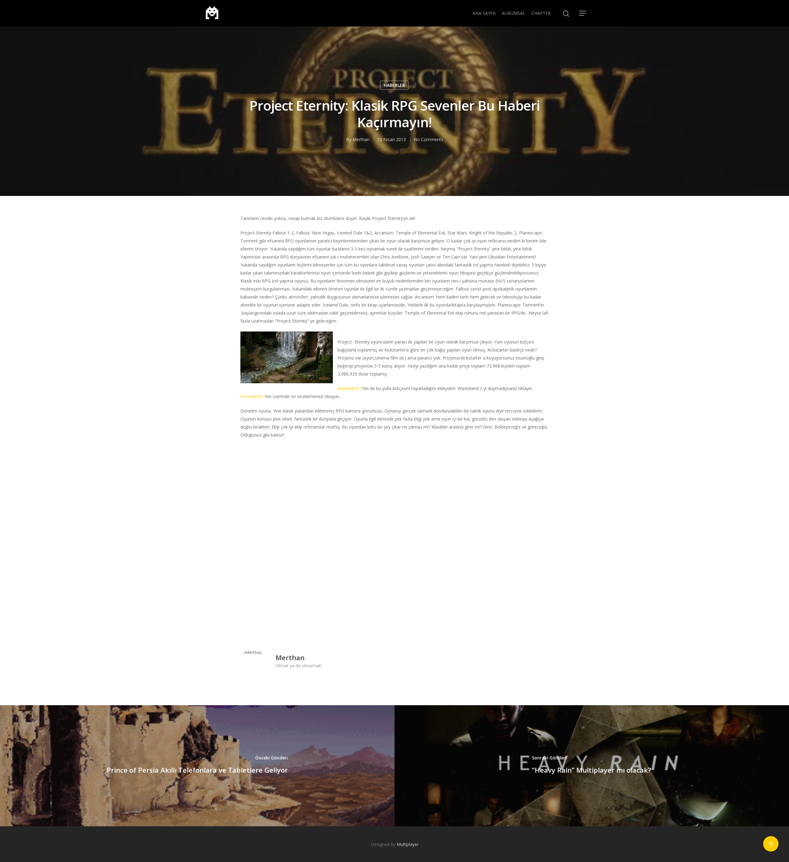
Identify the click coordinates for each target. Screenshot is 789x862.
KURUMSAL (513, 13)
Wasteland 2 (349, 388)
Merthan (361, 139)
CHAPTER (541, 13)
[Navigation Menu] (583, 13)
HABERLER (394, 85)
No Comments (428, 139)
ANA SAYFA (484, 13)
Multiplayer (408, 844)
